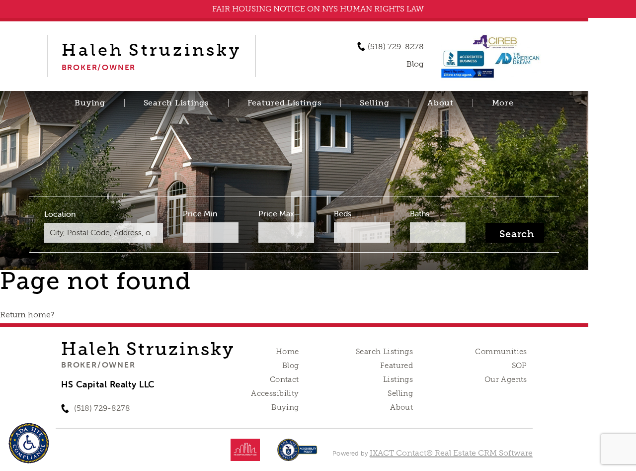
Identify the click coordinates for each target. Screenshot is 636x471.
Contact (284, 379)
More (503, 103)
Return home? (27, 314)
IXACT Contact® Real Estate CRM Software (451, 453)
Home (287, 351)
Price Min (200, 213)
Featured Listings (284, 103)
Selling (374, 103)
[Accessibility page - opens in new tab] (297, 455)
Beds (342, 213)
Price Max (276, 213)
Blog (290, 365)
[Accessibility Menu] (28, 443)
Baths (419, 213)
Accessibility (275, 393)
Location (60, 214)
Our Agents (505, 379)
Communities (501, 351)
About (440, 103)
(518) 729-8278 (396, 47)
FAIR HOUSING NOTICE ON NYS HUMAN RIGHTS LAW (318, 8)
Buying (90, 103)
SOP (519, 365)
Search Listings (176, 103)
